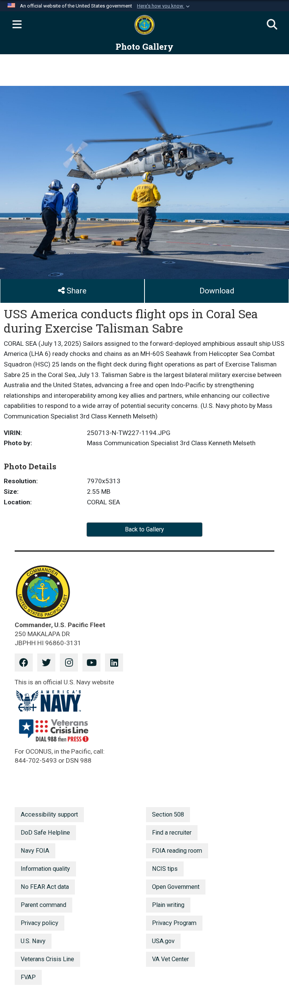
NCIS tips (165, 868)
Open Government (175, 886)
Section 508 (168, 814)
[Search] (272, 25)
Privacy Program (174, 923)
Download (216, 290)
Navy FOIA (35, 850)
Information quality (45, 868)
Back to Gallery (144, 529)
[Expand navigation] (17, 25)
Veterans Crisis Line (47, 959)
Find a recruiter (172, 832)
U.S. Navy (33, 941)
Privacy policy (39, 923)
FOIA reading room (177, 850)
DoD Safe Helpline (45, 832)
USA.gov (163, 941)
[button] (164, 6)
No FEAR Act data (45, 886)
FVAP (28, 977)
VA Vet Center (170, 959)
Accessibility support (49, 814)
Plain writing (168, 904)
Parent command (43, 904)
